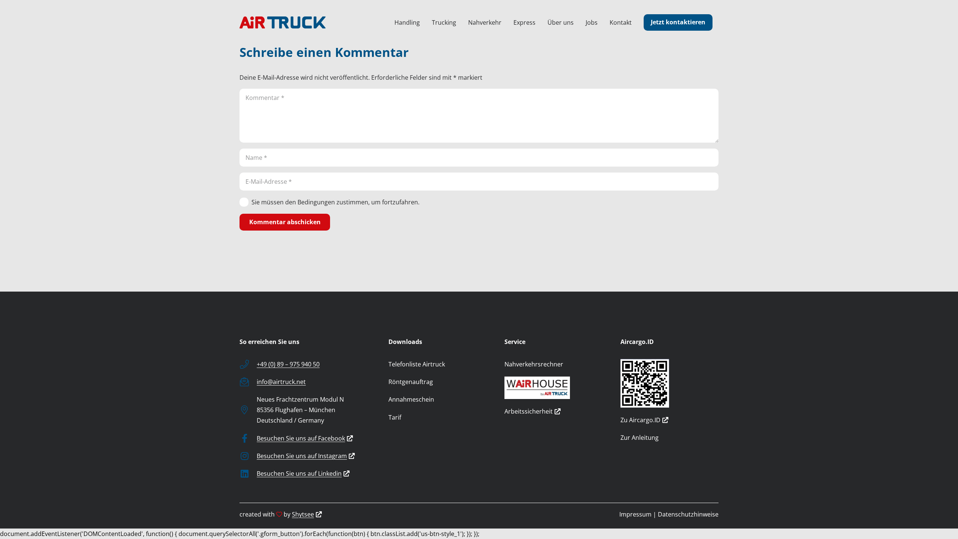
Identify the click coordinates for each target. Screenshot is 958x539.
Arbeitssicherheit (528, 411)
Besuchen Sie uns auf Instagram (302, 456)
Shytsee (303, 514)
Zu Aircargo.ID (640, 420)
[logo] (283, 22)
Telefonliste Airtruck (416, 364)
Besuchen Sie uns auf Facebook (301, 438)
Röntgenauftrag (410, 382)
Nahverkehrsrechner (533, 364)
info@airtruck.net (281, 382)
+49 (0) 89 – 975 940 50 (288, 364)
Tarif (394, 417)
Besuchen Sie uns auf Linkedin (299, 473)
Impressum (635, 514)
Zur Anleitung (639, 437)
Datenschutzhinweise (688, 514)
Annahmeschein (411, 399)
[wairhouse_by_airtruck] (553, 388)
